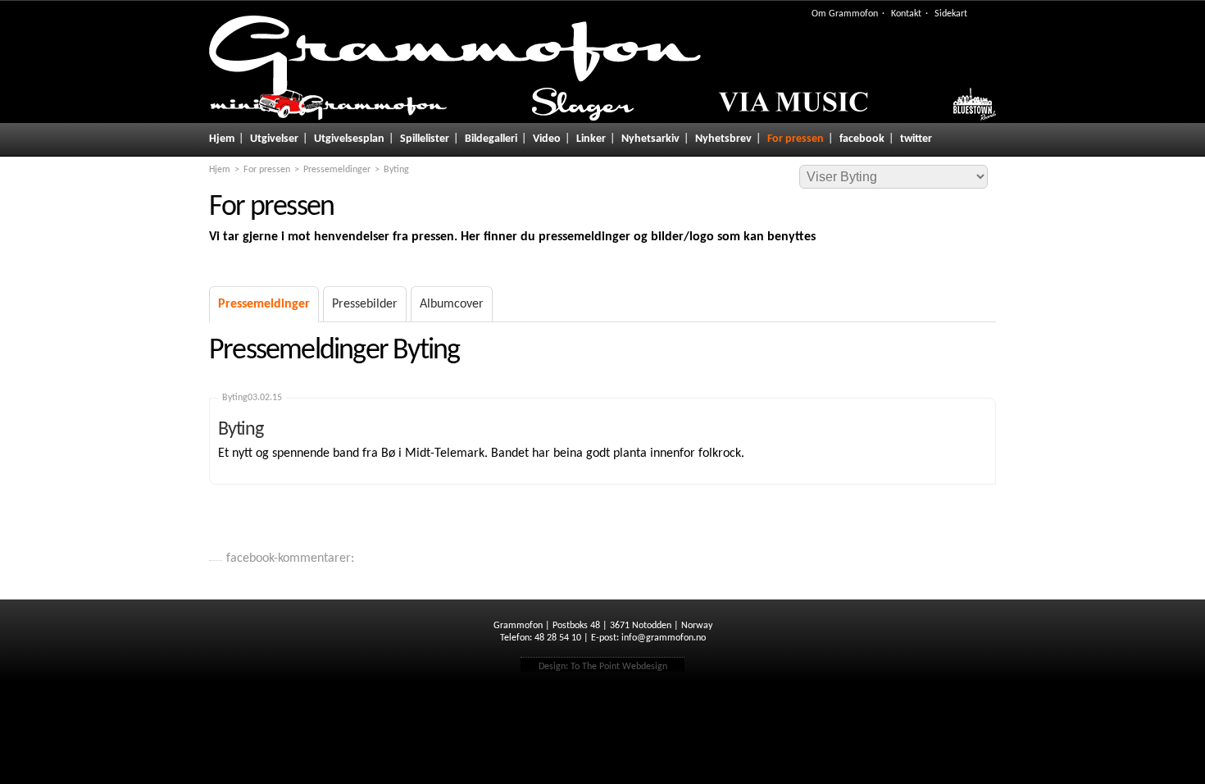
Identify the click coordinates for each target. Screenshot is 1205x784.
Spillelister (424, 139)
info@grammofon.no (663, 638)
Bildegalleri (491, 139)
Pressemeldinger (337, 170)
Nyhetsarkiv (650, 139)
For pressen (795, 139)
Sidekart (950, 14)
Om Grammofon (845, 14)
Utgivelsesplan (349, 139)
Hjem (221, 139)
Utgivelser (274, 139)
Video (547, 139)
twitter (916, 139)
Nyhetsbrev (723, 139)
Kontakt (906, 14)
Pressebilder (365, 304)
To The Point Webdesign (619, 667)
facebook (861, 139)
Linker (591, 139)
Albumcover (452, 304)
